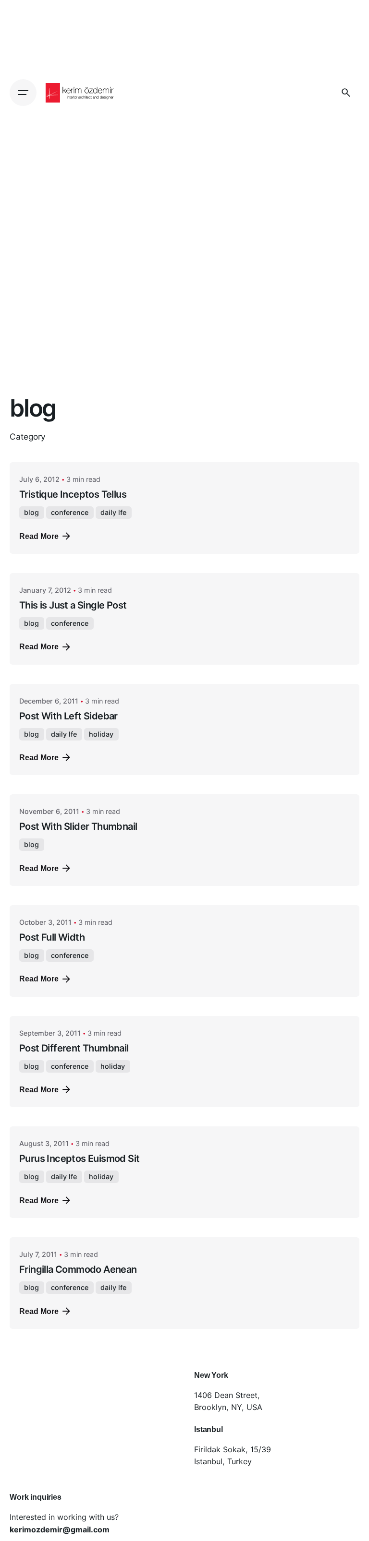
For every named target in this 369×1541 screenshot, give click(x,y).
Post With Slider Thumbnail (78, 826)
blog (31, 512)
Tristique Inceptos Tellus (72, 494)
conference (69, 512)
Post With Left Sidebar (68, 716)
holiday (101, 734)
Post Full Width (52, 937)
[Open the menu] (23, 92)
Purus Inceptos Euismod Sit (79, 1158)
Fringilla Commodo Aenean (78, 1269)
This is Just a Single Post (72, 605)
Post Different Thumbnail (74, 1048)
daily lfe (113, 512)
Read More (39, 536)
